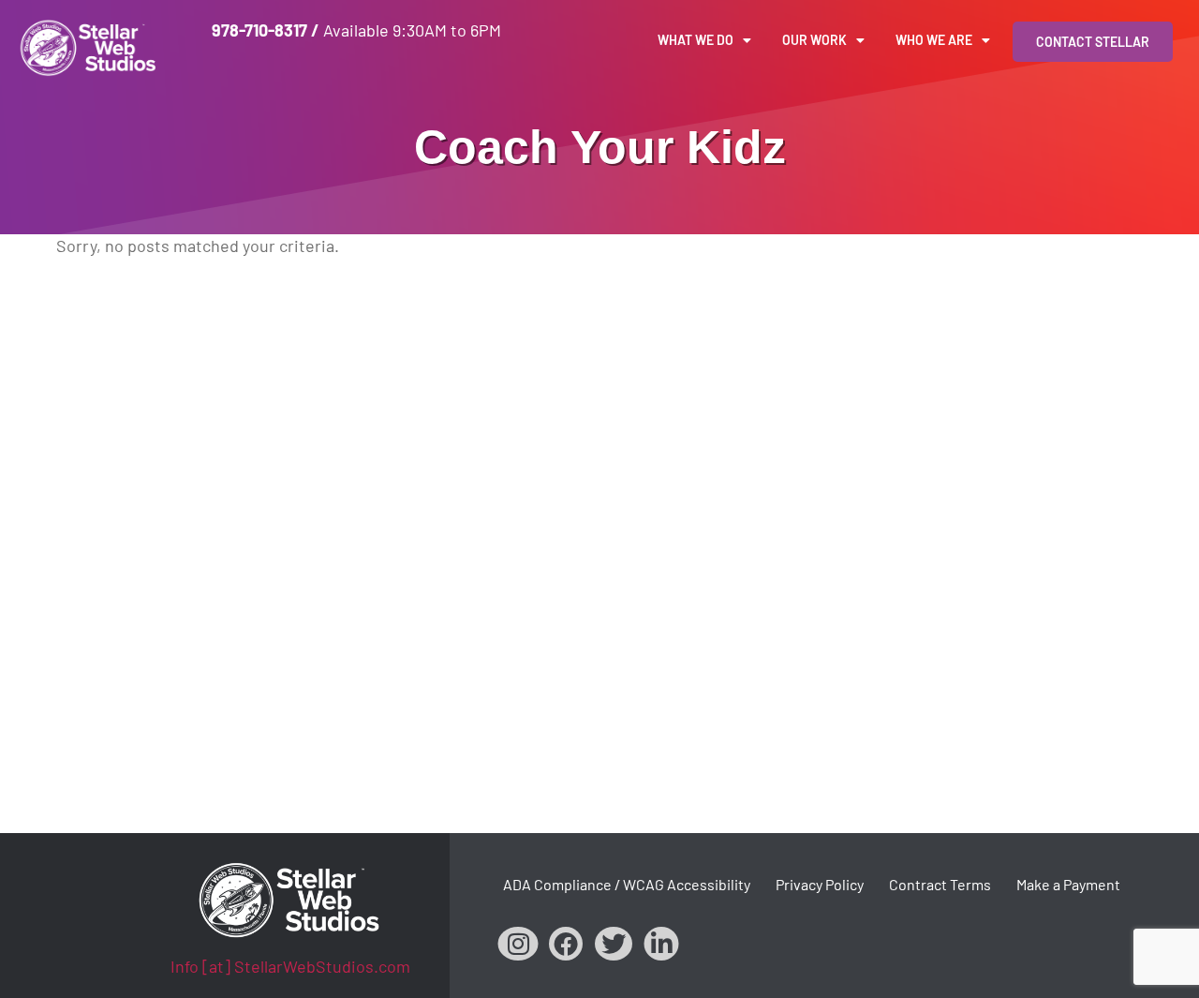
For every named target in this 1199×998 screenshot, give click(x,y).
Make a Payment (1068, 884)
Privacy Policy (820, 884)
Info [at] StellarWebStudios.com (290, 966)
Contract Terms (940, 884)
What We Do (695, 40)
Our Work (814, 40)
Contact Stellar (1092, 42)
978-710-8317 (259, 30)
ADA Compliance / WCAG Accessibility (626, 884)
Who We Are (934, 40)
